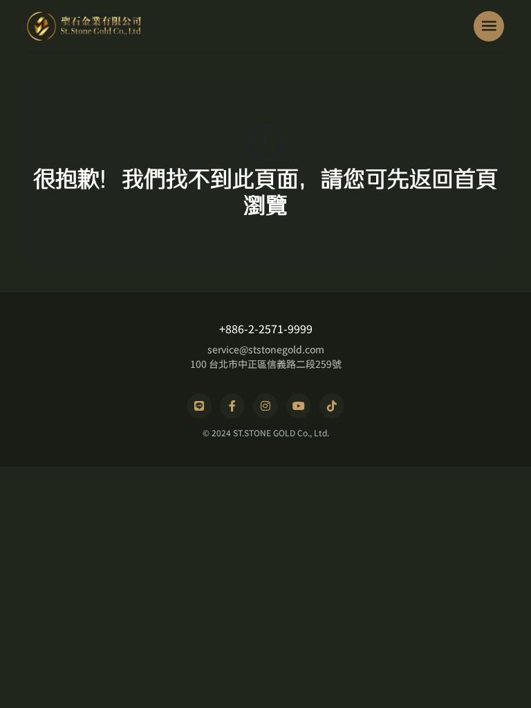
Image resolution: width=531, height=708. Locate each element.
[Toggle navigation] (489, 26)
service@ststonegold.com (265, 349)
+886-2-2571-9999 (266, 328)
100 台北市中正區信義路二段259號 (266, 364)
